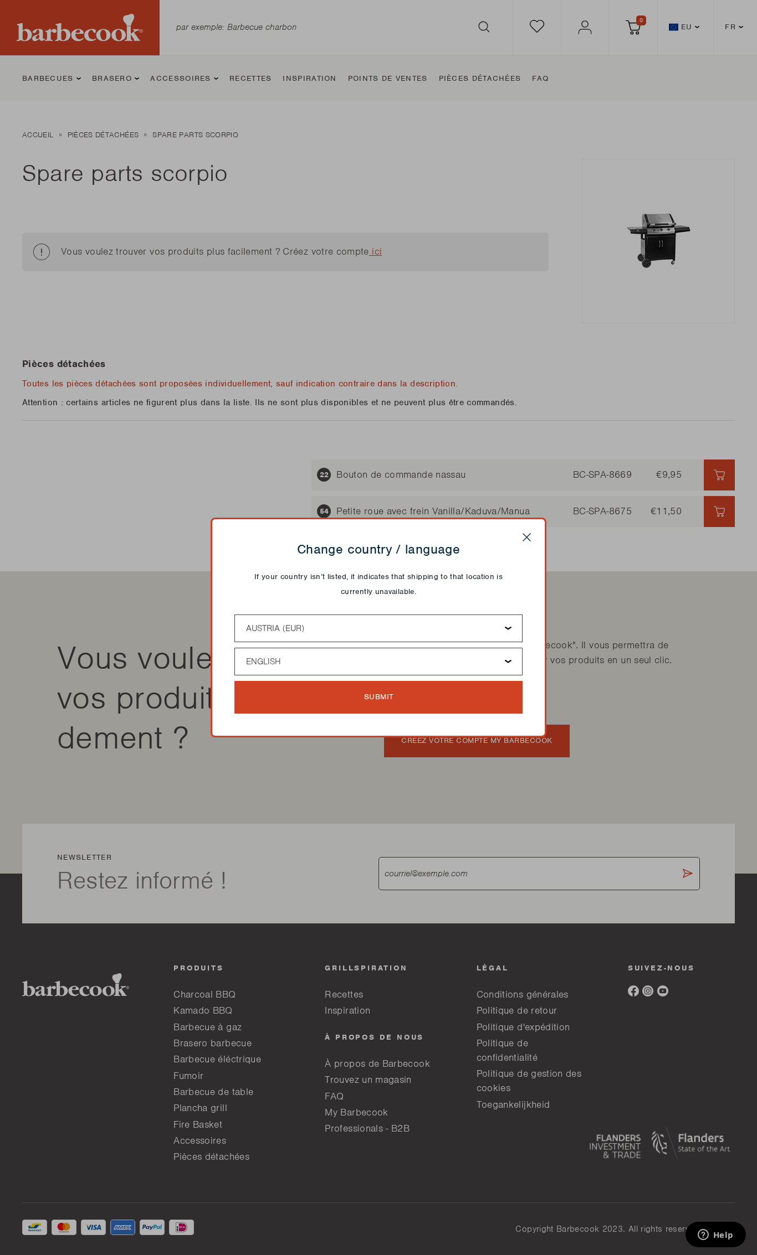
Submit (378, 696)
